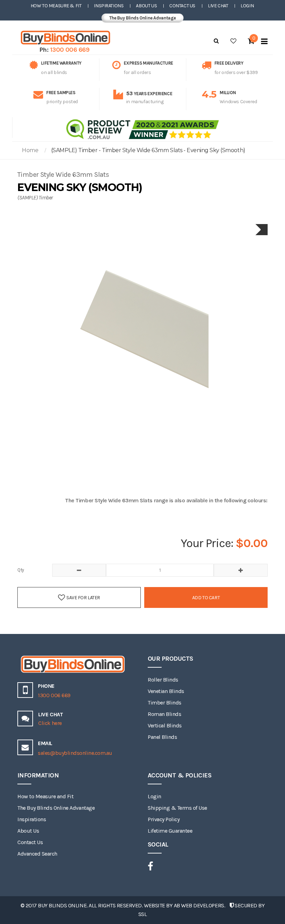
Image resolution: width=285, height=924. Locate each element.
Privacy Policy (163, 819)
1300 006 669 (70, 49)
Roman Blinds (164, 714)
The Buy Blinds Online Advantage (142, 17)
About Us (146, 6)
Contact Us (182, 6)
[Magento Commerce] (64, 37)
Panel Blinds (162, 737)
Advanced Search (37, 853)
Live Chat (218, 6)
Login (247, 6)
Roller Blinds (163, 679)
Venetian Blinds (166, 691)
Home (30, 150)
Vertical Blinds (165, 725)
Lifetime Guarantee (170, 830)
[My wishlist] (233, 40)
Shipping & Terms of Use (177, 808)
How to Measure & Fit (56, 6)
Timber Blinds (164, 702)
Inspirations (108, 6)
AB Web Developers (199, 905)
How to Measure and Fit (45, 796)
